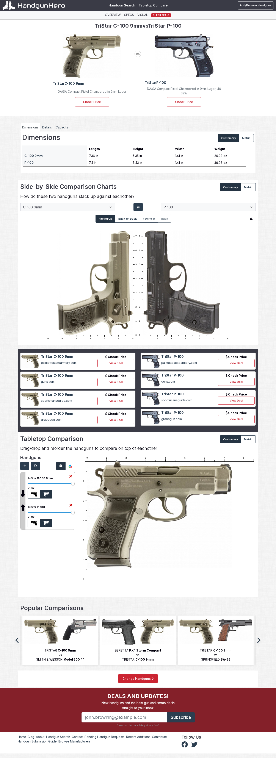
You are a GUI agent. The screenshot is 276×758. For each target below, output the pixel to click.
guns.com (48, 381)
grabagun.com (51, 419)
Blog (31, 737)
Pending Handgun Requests (104, 737)
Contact (77, 737)
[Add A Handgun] (24, 466)
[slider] (72, 483)
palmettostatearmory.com (59, 362)
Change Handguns (137, 678)
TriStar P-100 (172, 356)
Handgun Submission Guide (37, 741)
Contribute (159, 737)
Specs (129, 15)
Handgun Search (122, 5)
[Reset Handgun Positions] (35, 466)
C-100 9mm (33, 156)
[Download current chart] (251, 219)
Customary (228, 138)
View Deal (116, 363)
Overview (113, 15)
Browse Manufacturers (74, 741)
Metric (246, 138)
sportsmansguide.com (56, 400)
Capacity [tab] (62, 127)
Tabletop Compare (153, 5)
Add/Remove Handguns (255, 5)
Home (22, 737)
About (40, 737)
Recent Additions (138, 737)
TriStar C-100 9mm (57, 356)
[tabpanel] (138, 150)
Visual (142, 15)
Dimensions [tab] (30, 127)
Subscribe (181, 717)
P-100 (29, 162)
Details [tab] (47, 127)
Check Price (92, 102)
